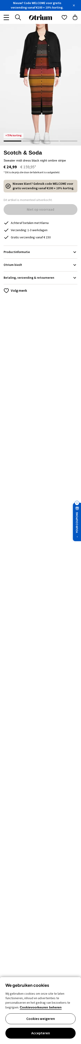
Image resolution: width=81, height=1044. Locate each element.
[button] (40, 85)
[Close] (73, 5)
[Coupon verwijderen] (77, 503)
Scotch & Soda (23, 153)
